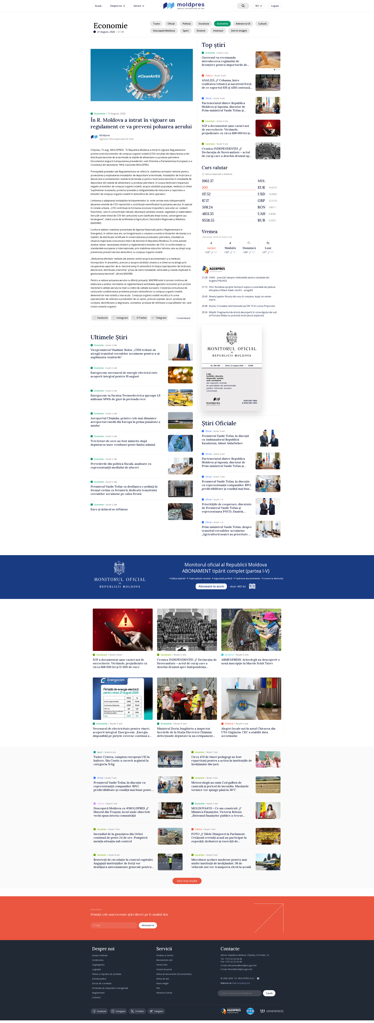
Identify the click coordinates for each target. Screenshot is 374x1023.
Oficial (171, 23)
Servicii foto (161, 964)
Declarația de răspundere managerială (110, 988)
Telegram (161, 317)
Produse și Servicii (164, 955)
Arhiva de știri (162, 978)
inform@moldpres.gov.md (239, 969)
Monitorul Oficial (164, 992)
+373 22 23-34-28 (233, 958)
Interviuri (218, 30)
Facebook (102, 317)
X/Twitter (142, 317)
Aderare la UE (243, 23)
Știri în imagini (239, 30)
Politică (186, 23)
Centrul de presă (164, 969)
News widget (162, 983)
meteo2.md (227, 237)
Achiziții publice (99, 978)
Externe (201, 30)
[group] (241, 59)
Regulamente (98, 992)
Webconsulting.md (241, 983)
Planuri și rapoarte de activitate (106, 974)
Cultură (262, 23)
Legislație (96, 969)
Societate (204, 23)
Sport (186, 30)
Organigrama (98, 964)
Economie (111, 25)
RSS (158, 988)
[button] (274, 69)
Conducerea (97, 960)
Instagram (122, 317)
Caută (269, 993)
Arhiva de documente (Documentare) (174, 974)
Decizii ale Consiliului (101, 983)
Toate (156, 23)
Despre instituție (100, 955)
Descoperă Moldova (164, 30)
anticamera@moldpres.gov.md (241, 965)
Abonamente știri (164, 960)
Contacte (96, 997)
